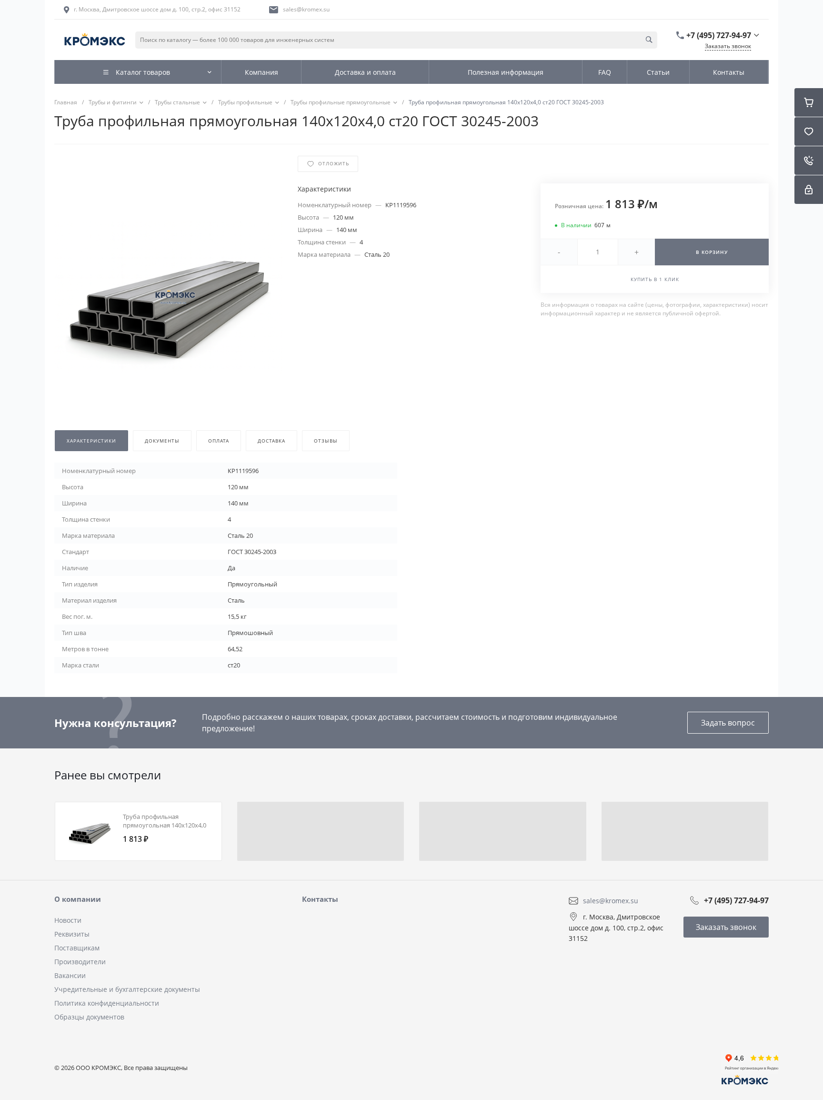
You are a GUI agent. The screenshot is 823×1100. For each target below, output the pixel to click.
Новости (67, 920)
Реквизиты (72, 934)
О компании (77, 899)
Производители (80, 961)
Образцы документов (89, 1016)
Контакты (320, 899)
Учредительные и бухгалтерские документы (127, 989)
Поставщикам (77, 947)
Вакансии (70, 975)
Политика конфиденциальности (106, 1003)
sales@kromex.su (306, 9)
